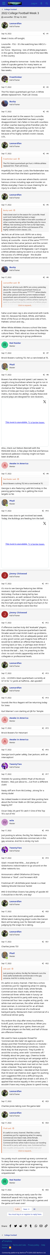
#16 (47, 750)
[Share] (44, 33)
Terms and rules (19, 1245)
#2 (48, 87)
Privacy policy (33, 1245)
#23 (47, 1101)
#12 (47, 623)
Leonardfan (8, 17)
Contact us (6, 1245)
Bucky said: (7, 210)
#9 (48, 473)
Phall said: (7, 1128)
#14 (47, 698)
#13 (47, 673)
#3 (48, 111)
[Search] (46, 3)
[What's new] (41, 3)
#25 (47, 1190)
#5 (48, 205)
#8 (48, 375)
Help (43, 1245)
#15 (47, 728)
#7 (48, 353)
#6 (48, 277)
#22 (47, 963)
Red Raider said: (9, 479)
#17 (47, 774)
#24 (47, 1123)
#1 (48, 33)
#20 (47, 911)
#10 (47, 511)
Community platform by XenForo (24, 1253)
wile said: (7, 968)
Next (25, 1209)
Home (4, 1247)
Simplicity (8, 1241)
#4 (48, 153)
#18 (47, 830)
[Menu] (4, 3)
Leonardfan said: (10, 283)
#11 (47, 583)
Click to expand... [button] (25, 305)
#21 (47, 942)
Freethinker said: (10, 159)
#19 (47, 858)
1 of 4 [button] (17, 1209)
